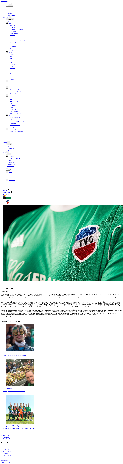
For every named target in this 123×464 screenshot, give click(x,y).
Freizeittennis (13, 105)
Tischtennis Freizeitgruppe (15, 113)
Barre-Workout (13, 27)
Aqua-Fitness (12, 25)
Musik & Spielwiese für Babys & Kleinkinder (19, 40)
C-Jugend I (12, 64)
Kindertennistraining (14, 111)
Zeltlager (5, 142)
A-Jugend (12, 60)
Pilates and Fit (13, 42)
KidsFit (11, 119)
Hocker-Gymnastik (14, 38)
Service (10, 172)
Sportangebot (6, 17)
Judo (10, 81)
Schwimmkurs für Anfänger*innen (17, 136)
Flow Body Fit (13, 37)
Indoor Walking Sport (14, 133)
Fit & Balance (13, 31)
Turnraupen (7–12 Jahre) (15, 127)
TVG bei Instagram (4, 453)
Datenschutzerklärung (7, 438)
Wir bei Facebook (4, 458)
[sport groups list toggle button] (7, 23)
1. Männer (12, 54)
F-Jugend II (12, 75)
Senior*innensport (13, 44)
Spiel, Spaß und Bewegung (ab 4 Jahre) (18, 138)
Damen (11, 103)
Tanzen (10, 87)
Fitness (10, 23)
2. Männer (12, 56)
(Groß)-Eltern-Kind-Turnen (15, 117)
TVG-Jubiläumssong (5, 460)
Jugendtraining (13, 109)
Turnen (10, 115)
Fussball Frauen (13, 77)
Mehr (4, 167)
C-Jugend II (12, 66)
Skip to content (4, 1)
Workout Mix (13, 46)
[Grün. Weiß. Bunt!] (4, 196)
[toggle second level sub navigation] (7, 156)
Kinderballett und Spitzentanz (16, 91)
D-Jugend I (12, 68)
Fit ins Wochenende (14, 33)
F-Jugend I (12, 73)
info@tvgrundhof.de (5, 435)
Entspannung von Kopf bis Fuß (16, 29)
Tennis (10, 95)
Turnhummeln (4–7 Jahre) (15, 125)
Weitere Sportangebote (13, 129)
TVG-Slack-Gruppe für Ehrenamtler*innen (9, 447)
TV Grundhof (6, 3)
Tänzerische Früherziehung (15, 93)
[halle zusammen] (7, 198)
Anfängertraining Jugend (15, 101)
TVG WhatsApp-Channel (6, 451)
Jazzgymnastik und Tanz (15, 89)
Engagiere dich (12, 180)
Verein (4, 152)
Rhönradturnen (13, 123)
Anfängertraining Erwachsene (16, 97)
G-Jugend (12, 79)
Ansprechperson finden (5, 444)
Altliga (11, 62)
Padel (8, 85)
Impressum (5, 439)
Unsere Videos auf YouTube (6, 455)
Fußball (10, 52)
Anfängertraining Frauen (15, 99)
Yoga (11, 48)
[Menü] (7, 1)
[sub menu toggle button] (10, 4)
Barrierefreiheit (6, 437)
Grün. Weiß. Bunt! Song (5, 462)
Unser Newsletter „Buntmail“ (6, 449)
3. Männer (12, 58)
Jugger (11, 135)
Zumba (11, 50)
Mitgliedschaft (11, 156)
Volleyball (12, 140)
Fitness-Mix (12, 35)
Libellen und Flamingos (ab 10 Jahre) (17, 121)
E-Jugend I (12, 70)
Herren (11, 107)
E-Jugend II (12, 71)
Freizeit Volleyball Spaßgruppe (16, 131)
